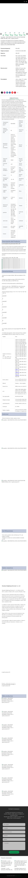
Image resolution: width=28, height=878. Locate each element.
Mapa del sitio (18, 875)
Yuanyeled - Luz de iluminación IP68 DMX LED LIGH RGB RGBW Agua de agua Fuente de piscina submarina (6, 869)
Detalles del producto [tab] (14, 98)
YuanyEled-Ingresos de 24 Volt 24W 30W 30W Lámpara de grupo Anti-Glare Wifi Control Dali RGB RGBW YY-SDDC (20, 869)
